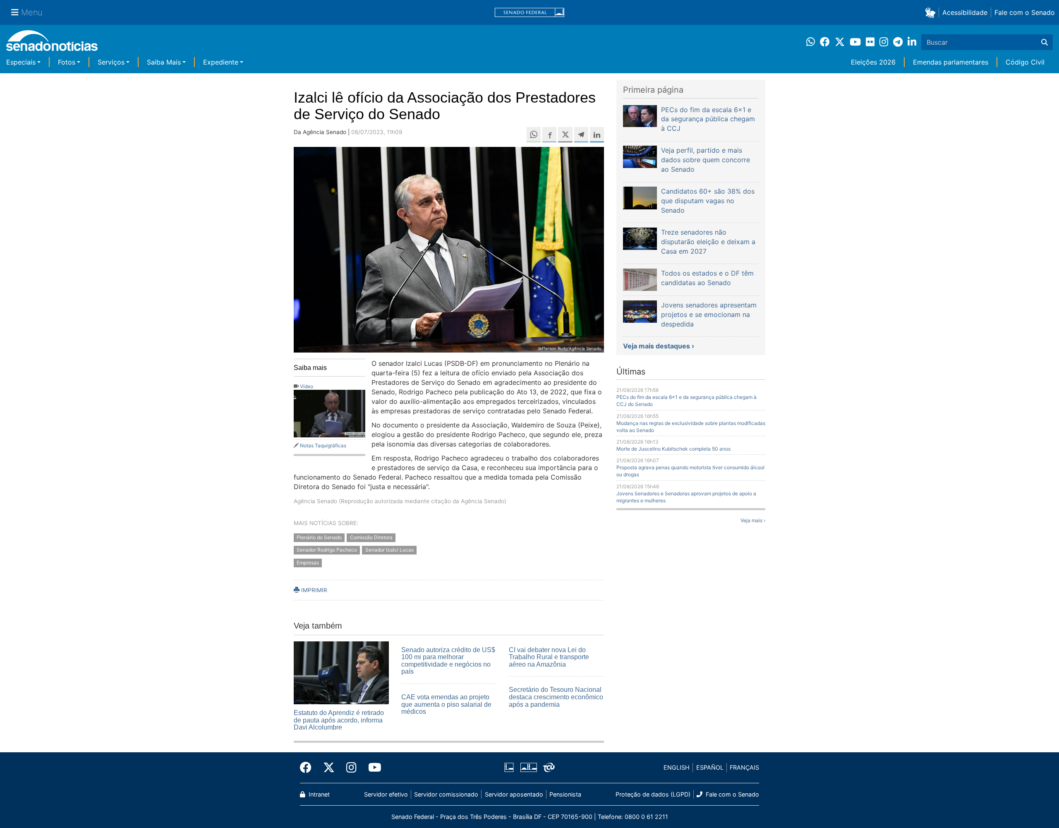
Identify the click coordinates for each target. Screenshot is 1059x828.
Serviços (111, 62)
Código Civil (1025, 62)
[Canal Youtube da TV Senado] (371, 767)
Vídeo (306, 386)
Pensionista (565, 794)
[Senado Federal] (529, 12)
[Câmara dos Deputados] (509, 766)
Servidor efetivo (386, 794)
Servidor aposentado (514, 794)
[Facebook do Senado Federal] (308, 767)
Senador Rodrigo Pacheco (327, 550)
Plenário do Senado (319, 537)
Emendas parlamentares (950, 62)
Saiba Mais (164, 62)
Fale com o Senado (1024, 12)
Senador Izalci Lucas (389, 550)
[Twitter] (328, 767)
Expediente (220, 62)
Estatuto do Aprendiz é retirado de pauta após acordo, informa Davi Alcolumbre (339, 720)
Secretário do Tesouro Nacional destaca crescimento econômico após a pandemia (556, 697)
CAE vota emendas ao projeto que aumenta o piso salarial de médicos (446, 704)
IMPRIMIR (313, 590)
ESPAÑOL (710, 767)
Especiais (21, 62)
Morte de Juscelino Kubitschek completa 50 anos (673, 449)
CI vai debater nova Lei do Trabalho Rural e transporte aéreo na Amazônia (549, 657)
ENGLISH (677, 767)
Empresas (308, 563)
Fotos (66, 62)
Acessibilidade (964, 12)
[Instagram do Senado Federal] (351, 767)
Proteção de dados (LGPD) (653, 794)
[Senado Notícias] (52, 43)
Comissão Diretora (371, 537)
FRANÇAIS (744, 767)
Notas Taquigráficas (323, 445)
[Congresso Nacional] (528, 766)
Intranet (318, 794)
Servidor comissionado (446, 794)
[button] (932, 12)
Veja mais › (752, 520)
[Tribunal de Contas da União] (549, 766)
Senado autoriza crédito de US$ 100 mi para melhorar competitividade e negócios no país (448, 660)
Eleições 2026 (873, 62)
